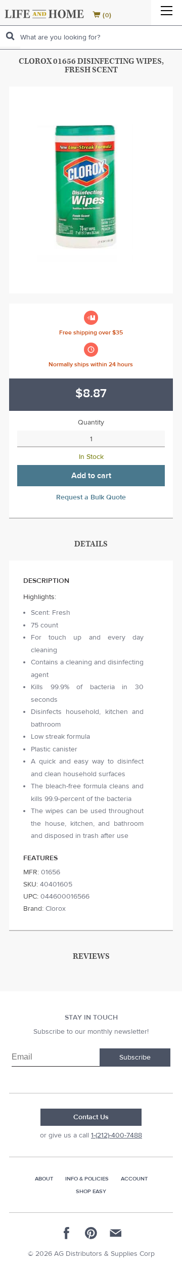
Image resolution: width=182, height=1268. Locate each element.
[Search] (10, 36)
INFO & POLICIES (87, 1178)
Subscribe (135, 1057)
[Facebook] (67, 1233)
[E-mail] (115, 1233)
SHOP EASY (91, 1191)
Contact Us (91, 1117)
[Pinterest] (91, 1233)
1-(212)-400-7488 (116, 1135)
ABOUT (44, 1178)
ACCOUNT (134, 1178)
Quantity (91, 422)
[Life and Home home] (44, 14)
